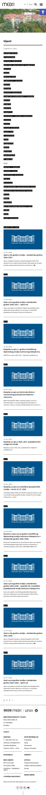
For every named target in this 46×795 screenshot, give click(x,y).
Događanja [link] (8, 755)
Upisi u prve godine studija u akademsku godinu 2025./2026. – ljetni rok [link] (20, 681)
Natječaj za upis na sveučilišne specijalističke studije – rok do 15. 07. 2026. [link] (22, 488)
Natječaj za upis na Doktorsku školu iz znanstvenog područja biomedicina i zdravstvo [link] (19, 394)
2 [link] (6, 700)
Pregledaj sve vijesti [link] (10, 48)
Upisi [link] (17, 227)
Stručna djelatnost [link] (12, 776)
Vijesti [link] (6, 732)
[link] (43, 12)
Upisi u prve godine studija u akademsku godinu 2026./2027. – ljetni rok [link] (20, 303)
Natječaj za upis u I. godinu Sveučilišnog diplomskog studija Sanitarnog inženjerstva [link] (22, 350)
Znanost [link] (27, 755)
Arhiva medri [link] (29, 775)
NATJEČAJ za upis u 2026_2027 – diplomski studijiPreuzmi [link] (21, 355)
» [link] (12, 700)
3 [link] (9, 700)
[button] (35, 4)
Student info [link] (8, 227)
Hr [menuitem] (25, 4)
